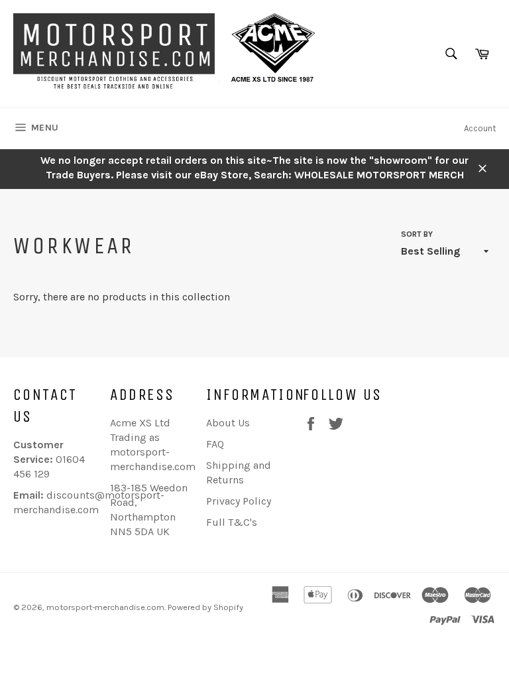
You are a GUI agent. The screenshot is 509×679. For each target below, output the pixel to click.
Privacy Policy (238, 501)
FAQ (215, 444)
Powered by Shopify (205, 607)
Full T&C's (231, 522)
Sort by (417, 234)
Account (480, 128)
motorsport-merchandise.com (105, 607)
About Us (228, 422)
